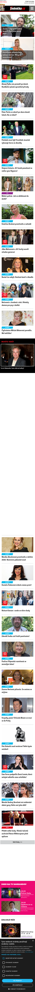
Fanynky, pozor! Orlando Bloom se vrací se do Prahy (17, 719)
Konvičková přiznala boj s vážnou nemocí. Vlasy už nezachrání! (12, 54)
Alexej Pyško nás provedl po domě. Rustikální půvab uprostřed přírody (15, 85)
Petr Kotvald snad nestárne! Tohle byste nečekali (17, 747)
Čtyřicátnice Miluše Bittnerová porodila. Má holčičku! (17, 331)
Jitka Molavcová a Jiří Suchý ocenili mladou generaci (15, 250)
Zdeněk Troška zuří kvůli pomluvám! (16, 636)
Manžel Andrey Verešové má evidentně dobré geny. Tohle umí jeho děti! (17, 803)
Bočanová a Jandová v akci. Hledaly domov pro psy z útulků (15, 303)
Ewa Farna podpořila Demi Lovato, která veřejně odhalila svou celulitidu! (17, 775)
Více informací (29, 952)
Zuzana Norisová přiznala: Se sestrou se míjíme (17, 690)
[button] (17, 954)
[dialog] (17, 965)
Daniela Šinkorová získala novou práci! (17, 585)
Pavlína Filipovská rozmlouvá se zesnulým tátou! (14, 663)
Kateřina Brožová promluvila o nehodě (16, 224)
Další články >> (17, 842)
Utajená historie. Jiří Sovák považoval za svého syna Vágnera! (17, 169)
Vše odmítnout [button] (17, 985)
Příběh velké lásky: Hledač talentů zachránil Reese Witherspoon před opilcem (15, 834)
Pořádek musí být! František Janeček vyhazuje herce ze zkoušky (16, 141)
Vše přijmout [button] (17, 980)
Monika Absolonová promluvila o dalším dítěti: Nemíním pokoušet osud (17, 558)
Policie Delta (26, 892)
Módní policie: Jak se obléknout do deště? (15, 197)
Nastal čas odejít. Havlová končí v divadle (17, 277)
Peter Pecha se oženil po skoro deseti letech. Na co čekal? (16, 113)
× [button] (33, 940)
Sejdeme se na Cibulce (26, 904)
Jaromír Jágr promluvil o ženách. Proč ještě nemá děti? (12, 31)
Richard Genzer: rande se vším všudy (16, 611)
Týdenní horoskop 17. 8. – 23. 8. (27, 932)
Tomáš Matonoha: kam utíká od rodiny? (12, 368)
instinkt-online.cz (26, 936)
